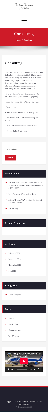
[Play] (8, 369)
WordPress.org (14, 336)
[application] (24, 361)
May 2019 (12, 271)
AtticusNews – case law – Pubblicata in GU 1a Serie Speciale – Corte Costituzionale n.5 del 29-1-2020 (25, 185)
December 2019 (14, 259)
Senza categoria (14, 295)
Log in (11, 318)
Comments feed (14, 330)
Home (18, 40)
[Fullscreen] (39, 369)
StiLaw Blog (13, 209)
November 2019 (14, 265)
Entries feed (13, 324)
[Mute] (35, 369)
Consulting (28, 40)
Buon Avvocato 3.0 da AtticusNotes (22, 194)
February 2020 (14, 253)
